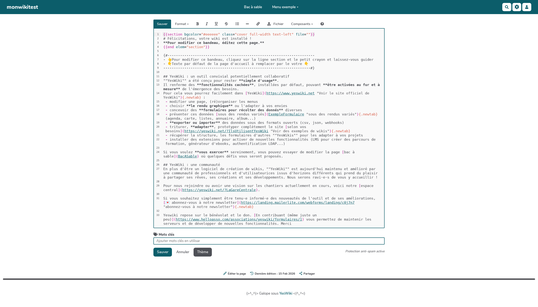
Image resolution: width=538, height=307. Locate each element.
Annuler (182, 252)
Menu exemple (284, 7)
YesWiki (285, 293)
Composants (301, 24)
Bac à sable (253, 7)
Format (181, 24)
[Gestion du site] (516, 7)
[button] (526, 7)
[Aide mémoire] (322, 24)
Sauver (162, 24)
